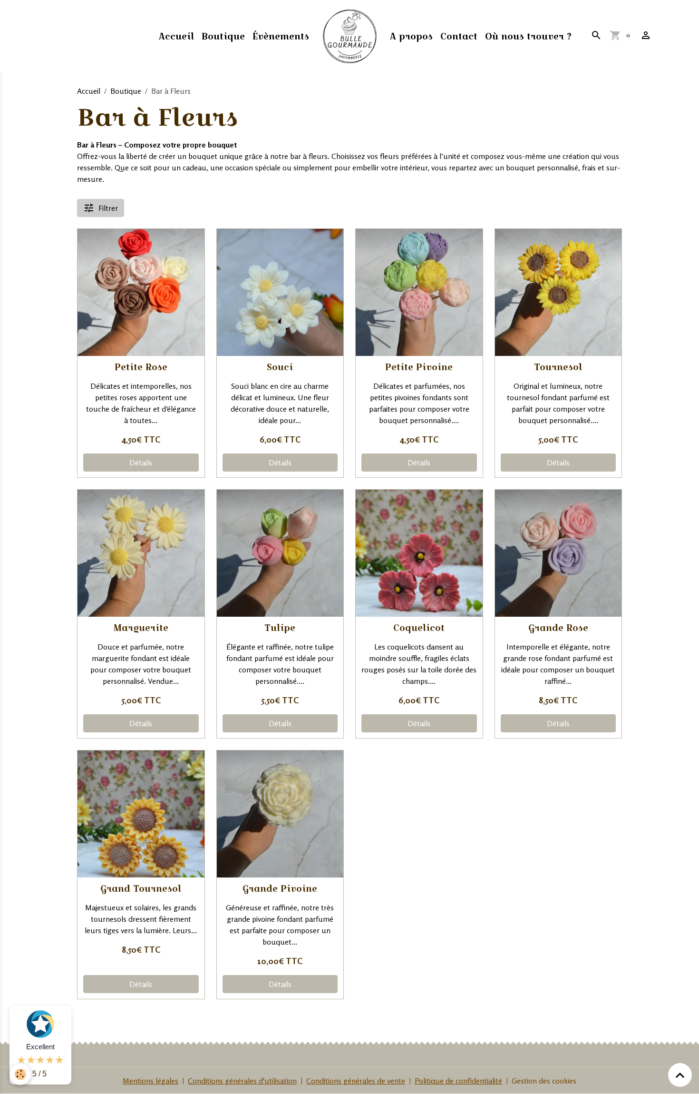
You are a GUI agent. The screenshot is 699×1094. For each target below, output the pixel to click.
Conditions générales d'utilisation (242, 1080)
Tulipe (279, 627)
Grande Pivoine (280, 888)
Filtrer (108, 208)
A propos (411, 36)
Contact (458, 36)
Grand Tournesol (140, 888)
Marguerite (141, 627)
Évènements (280, 36)
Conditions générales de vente (355, 1080)
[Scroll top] (680, 1075)
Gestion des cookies (544, 1080)
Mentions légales (150, 1080)
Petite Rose (141, 367)
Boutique (223, 36)
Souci (280, 367)
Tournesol (558, 367)
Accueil (176, 36)
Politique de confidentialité (458, 1080)
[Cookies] (20, 1074)
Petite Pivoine (419, 367)
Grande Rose (558, 627)
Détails (140, 462)
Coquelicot (419, 627)
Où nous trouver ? (528, 36)
